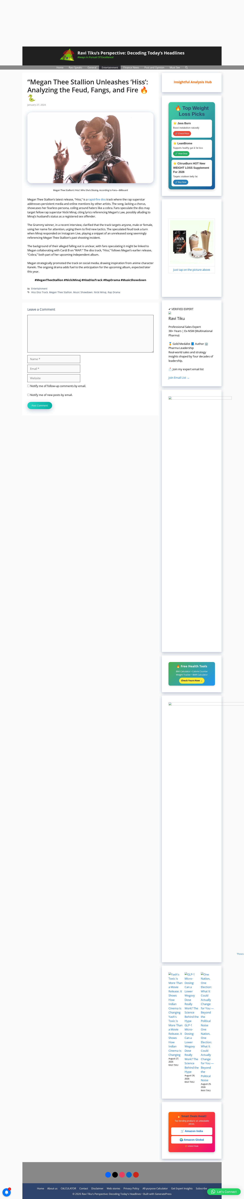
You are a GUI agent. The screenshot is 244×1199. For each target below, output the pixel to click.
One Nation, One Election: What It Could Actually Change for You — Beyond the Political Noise (207, 1054)
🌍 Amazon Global (192, 1139)
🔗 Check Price (182, 133)
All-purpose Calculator (155, 1188)
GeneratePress (163, 1194)
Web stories (113, 1188)
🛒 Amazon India (192, 1131)
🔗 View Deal (181, 153)
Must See (175, 67)
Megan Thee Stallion (60, 292)
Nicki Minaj (100, 292)
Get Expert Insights (182, 1188)
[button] (224, 1191)
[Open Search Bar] (186, 67)
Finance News (131, 67)
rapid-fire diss (97, 199)
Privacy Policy (131, 1188)
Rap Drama (114, 292)
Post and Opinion (154, 67)
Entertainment (110, 67)
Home (59, 67)
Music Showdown (83, 292)
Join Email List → (179, 378)
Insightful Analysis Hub (192, 82)
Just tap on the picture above (191, 270)
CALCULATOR (68, 1188)
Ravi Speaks (75, 67)
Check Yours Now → (192, 680)
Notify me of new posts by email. (51, 395)
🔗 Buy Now (180, 182)
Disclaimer (97, 1188)
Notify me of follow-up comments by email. (58, 386)
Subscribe (201, 1188)
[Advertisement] (122, 23)
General (91, 67)
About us (52, 1188)
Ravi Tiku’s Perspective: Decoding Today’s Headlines (131, 53)
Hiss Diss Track (39, 292)
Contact (83, 1188)
